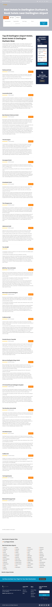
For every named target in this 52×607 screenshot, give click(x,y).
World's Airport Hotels (8, 572)
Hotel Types (24, 21)
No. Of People (39, 43)
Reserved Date (16, 21)
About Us (24, 590)
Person (32, 21)
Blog (23, 593)
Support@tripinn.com (6, 1)
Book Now (31, 71)
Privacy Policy (33, 590)
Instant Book (42, 63)
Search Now (44, 23)
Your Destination (8, 21)
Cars (19, 17)
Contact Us (25, 591)
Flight (12, 17)
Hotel (6, 17)
